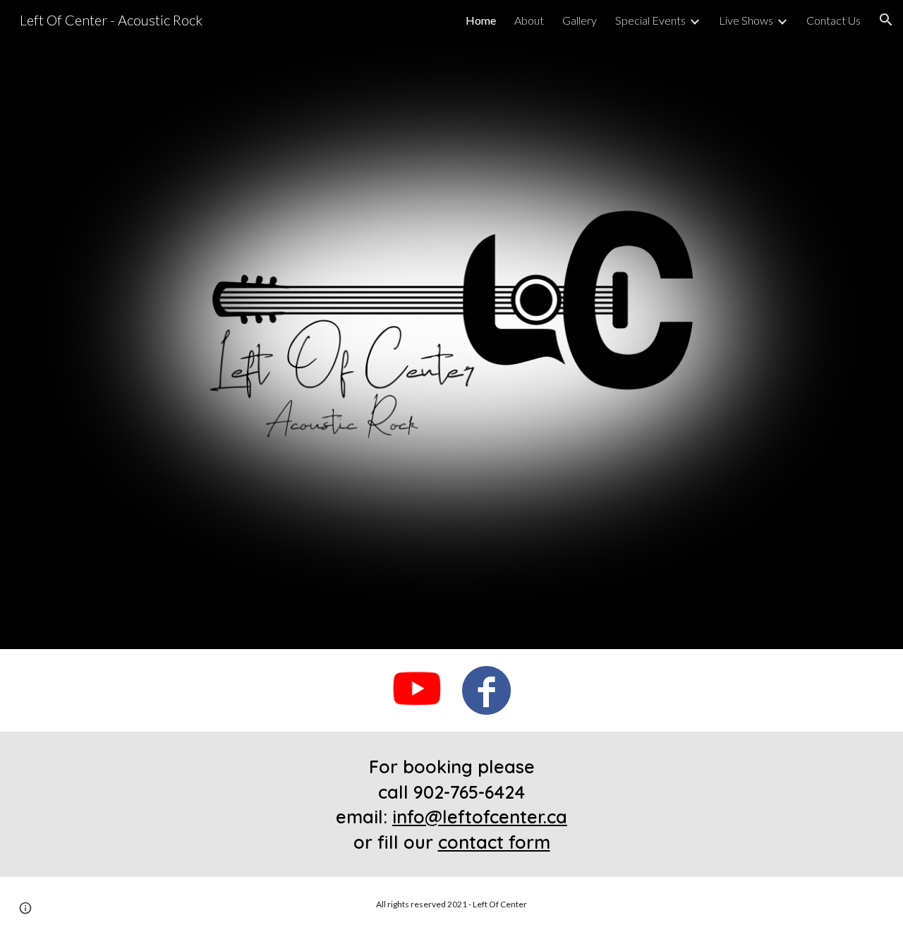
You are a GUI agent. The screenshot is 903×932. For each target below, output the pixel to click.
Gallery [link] (579, 20)
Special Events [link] (650, 20)
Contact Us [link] (833, 20)
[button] (886, 20)
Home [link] (481, 20)
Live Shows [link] (746, 20)
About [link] (529, 20)
